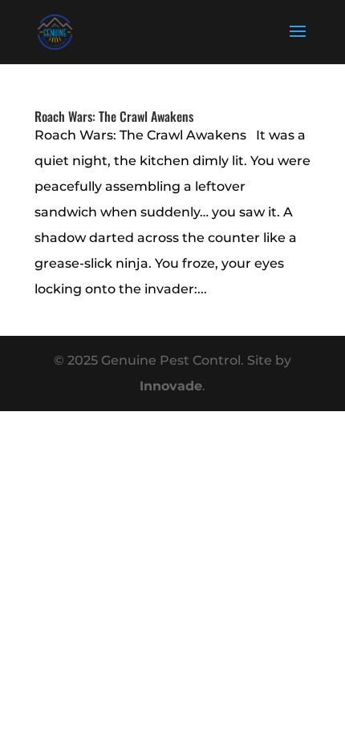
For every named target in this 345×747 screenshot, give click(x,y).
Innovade (171, 386)
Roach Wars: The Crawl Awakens (113, 116)
